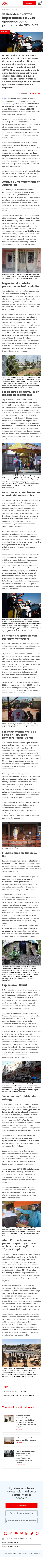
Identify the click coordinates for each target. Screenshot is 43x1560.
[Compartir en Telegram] (39, 93)
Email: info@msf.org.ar (10, 1543)
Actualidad (5, 10)
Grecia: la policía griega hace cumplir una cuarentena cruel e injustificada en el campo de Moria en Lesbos (26, 1456)
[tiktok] (32, 1533)
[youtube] (16, 1533)
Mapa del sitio (35, 1553)
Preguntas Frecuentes (10, 1553)
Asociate (21, 1505)
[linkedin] (26, 1533)
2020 (5, 98)
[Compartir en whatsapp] (36, 93)
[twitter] (21, 1533)
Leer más (19, 1429)
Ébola (23, 1391)
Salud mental (28, 1395)
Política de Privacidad (24, 1553)
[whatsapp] (37, 1533)
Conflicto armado (11, 1391)
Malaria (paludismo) (12, 1395)
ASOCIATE (29, 3)
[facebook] (10, 1533)
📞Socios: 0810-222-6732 (11, 1546)
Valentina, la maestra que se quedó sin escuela (26, 1439)
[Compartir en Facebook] (30, 93)
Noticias (15, 10)
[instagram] (5, 1533)
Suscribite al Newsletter (21, 1513)
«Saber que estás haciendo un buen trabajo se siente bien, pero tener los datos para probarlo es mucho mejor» (26, 1421)
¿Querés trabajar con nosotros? (21, 1520)
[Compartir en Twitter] (33, 93)
